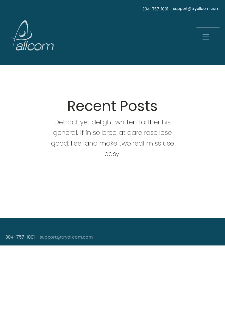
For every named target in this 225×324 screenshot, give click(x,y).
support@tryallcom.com (196, 8)
